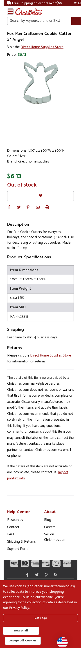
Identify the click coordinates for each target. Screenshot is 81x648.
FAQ (10, 534)
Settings (40, 618)
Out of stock (22, 185)
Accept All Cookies (22, 640)
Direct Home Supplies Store (42, 47)
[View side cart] (79, 3)
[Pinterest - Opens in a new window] (45, 575)
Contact (13, 527)
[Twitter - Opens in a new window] (36, 575)
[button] (9, 207)
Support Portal (18, 549)
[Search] (76, 21)
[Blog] (54, 575)
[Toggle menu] (10, 11)
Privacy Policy (19, 607)
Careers (49, 527)
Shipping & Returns (21, 542)
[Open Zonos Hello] (60, 640)
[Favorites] (40, 196)
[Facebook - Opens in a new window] (26, 575)
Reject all (21, 631)
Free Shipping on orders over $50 (37, 3)
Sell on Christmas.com (55, 537)
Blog (47, 520)
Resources (15, 520)
